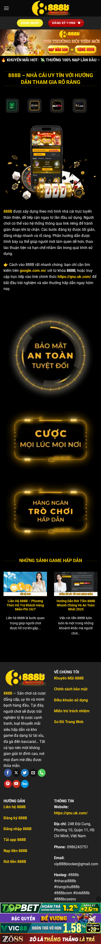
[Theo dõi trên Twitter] (25, 773)
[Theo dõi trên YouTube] (16, 784)
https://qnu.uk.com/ (74, 276)
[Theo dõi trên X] (16, 773)
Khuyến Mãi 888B (69, 678)
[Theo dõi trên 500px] (25, 784)
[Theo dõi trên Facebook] (8, 773)
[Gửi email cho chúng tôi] (33, 773)
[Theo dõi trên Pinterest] (8, 784)
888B (8, 211)
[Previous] (4, 604)
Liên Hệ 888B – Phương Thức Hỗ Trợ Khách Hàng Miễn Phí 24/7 (25, 605)
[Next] (96, 604)
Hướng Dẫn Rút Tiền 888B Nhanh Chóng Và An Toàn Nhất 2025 (76, 605)
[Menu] (6, 8)
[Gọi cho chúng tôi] (42, 773)
